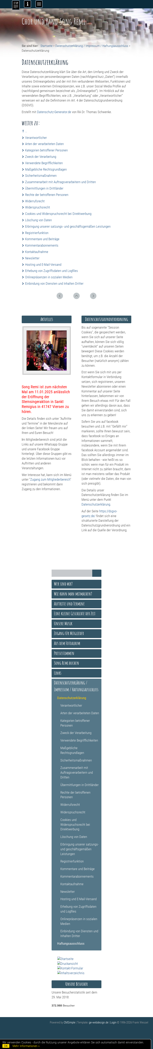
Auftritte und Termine (69, 604)
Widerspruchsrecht (37, 207)
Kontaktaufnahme (36, 252)
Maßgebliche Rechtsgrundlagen (46, 169)
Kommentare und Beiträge (42, 239)
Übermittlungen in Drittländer (44, 188)
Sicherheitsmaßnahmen (41, 176)
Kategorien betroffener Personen (46, 150)
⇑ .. (24, 131)
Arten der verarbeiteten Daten (44, 144)
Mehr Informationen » (26, 1046)
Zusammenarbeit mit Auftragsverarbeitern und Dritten (60, 182)
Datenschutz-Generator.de (54, 112)
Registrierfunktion (36, 233)
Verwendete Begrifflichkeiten (44, 163)
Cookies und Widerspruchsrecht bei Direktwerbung (58, 214)
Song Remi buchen (66, 663)
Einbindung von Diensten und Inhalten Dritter (54, 283)
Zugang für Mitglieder (69, 633)
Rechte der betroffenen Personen (46, 195)
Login (113, 1022)
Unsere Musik (63, 623)
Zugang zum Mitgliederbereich (50, 479)
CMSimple (69, 1022)
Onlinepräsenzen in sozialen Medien (49, 277)
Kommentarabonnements (41, 245)
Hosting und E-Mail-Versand (43, 265)
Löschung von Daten (38, 220)
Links (57, 673)
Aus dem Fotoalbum (67, 643)
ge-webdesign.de (98, 1022)
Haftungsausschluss (70, 943)
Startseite (46, 46)
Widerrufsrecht (35, 201)
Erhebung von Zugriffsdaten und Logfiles (51, 271)
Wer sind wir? (63, 584)
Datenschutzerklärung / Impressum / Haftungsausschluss (91, 46)
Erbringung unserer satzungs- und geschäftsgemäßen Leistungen (68, 226)
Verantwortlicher (36, 138)
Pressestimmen (64, 653)
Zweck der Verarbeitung (40, 157)
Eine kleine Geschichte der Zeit (74, 613)
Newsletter (32, 258)
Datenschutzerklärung (95, 504)
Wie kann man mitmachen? (73, 594)
